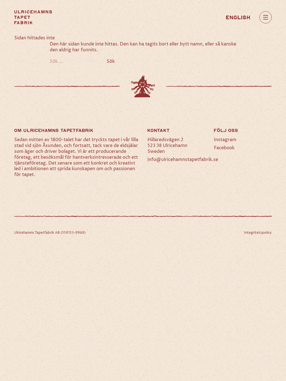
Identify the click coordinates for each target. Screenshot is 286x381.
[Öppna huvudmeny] (265, 17)
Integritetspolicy (258, 232)
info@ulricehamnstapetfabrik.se (182, 159)
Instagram (225, 140)
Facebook (224, 148)
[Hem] (33, 17)
